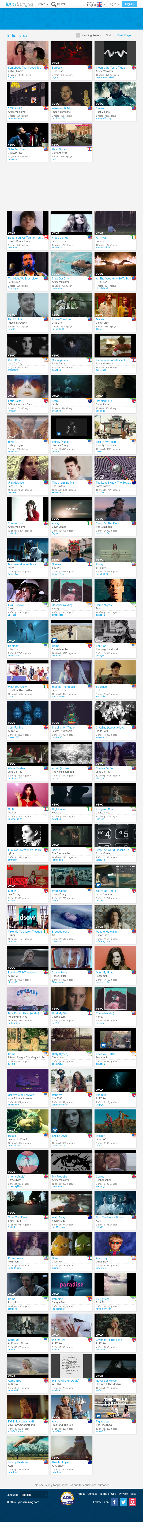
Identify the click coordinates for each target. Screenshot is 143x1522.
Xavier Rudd (58, 1220)
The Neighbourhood (107, 649)
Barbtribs (12, 1227)
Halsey (55, 608)
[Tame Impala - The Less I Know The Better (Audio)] (115, 468)
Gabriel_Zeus (58, 574)
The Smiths (58, 486)
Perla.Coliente (14, 1268)
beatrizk (12, 696)
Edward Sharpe (16, 1057)
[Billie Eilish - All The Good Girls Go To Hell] (115, 264)
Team (55, 401)
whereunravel (58, 696)
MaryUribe (101, 696)
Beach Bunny (59, 894)
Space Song (59, 972)
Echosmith (102, 975)
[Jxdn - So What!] (115, 672)
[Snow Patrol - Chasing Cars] (71, 345)
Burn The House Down (109, 1217)
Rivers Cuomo (21, 1343)
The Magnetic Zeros (37, 1057)
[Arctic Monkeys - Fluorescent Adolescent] (115, 345)
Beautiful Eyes (61, 1462)
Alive (55, 1421)
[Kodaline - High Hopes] (71, 795)
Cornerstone (15, 523)
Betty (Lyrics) (60, 1054)
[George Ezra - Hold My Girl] (71, 999)
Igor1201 (100, 819)
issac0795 (57, 941)
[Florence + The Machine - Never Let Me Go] (115, 1366)
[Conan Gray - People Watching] (115, 917)
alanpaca (12, 1309)
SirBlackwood (58, 982)
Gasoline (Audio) (62, 605)
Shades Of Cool (105, 768)
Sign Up (130, 4)
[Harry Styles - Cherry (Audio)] (27, 1162)
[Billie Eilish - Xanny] (115, 550)
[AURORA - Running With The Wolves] (27, 958)
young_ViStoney (103, 118)
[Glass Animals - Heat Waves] (71, 135)
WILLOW (56, 1384)
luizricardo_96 (59, 118)
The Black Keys (104, 1425)
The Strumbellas (61, 853)
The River (101, 1095)
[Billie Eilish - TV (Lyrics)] (115, 1284)
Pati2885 (12, 411)
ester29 (12, 329)
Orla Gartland (27, 1425)
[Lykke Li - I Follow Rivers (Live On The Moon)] (27, 835)
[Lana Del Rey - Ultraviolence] (27, 468)
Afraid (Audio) (60, 768)
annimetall (13, 1390)
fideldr (11, 77)
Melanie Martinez (17, 1016)
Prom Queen (59, 890)
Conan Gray (102, 322)
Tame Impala (103, 486)
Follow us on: (101, 1502)
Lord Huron (14, 282)
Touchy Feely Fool (19, 1462)
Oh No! (12, 809)
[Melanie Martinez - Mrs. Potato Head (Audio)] (27, 999)
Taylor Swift (58, 1057)
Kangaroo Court (105, 809)
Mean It (100, 1135)
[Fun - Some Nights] (115, 590)
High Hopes (59, 809)
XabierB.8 (100, 1431)
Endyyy (55, 159)
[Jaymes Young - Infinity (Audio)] (71, 427)
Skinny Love (59, 1135)
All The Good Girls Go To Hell (113, 278)
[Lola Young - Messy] (27, 876)
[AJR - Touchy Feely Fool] (27, 1448)
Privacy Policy (127, 1493)
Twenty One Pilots (106, 445)
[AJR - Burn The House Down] (115, 1203)
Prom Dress (15, 1258)
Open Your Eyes (17, 1217)
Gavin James (59, 526)
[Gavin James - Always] (71, 509)
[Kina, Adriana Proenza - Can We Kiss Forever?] (27, 1080)
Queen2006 (13, 737)
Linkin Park (102, 731)
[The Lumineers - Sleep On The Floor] (115, 509)
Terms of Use (108, 1493)
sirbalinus (12, 159)
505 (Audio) (15, 108)
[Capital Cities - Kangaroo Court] (115, 795)
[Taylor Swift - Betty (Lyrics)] (71, 1039)
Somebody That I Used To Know (27, 67)
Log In (112, 4)
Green (55, 1258)
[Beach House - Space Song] (71, 958)
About (81, 1493)
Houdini (12, 1135)
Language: (13, 1494)
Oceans (56, 564)
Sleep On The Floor (107, 523)
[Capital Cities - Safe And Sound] (27, 135)
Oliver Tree (102, 1261)
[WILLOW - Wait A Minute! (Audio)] (71, 1366)
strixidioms (13, 451)
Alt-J (54, 935)
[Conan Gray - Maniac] (115, 305)
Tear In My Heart (106, 441)
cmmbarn (100, 492)
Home (55, 646)
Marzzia (12, 492)
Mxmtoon (13, 1261)
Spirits (56, 850)
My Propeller (60, 1176)
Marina (12, 812)
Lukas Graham (104, 894)
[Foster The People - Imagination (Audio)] (71, 713)
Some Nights (104, 605)
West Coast (15, 360)
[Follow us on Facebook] (114, 1502)
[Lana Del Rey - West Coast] (27, 345)
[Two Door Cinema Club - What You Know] (27, 672)
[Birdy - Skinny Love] (71, 1121)
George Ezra (59, 1016)
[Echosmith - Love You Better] (115, 1039)
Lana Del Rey (59, 241)
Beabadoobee (24, 241)
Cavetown (57, 1261)
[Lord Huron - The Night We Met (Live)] (27, 264)
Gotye (11, 71)
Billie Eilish (57, 71)
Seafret (56, 567)
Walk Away (58, 1217)
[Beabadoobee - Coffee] (115, 1162)
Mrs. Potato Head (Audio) (23, 1013)
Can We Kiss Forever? (21, 1095)
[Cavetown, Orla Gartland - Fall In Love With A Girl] (27, 1407)
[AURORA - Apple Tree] (27, 1366)
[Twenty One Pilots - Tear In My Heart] (115, 427)
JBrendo (12, 615)
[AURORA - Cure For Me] (27, 713)
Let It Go (101, 646)
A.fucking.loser (103, 941)
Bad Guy (57, 67)
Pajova (55, 533)
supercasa (101, 370)
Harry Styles (14, 1180)
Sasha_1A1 (13, 574)
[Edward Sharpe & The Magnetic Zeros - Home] (27, 1039)
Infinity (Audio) (61, 441)
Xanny (99, 564)
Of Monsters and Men (20, 404)
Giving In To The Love (109, 1340)
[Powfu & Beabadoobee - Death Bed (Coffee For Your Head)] (27, 223)
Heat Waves (59, 149)
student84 (57, 247)
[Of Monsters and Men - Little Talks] (27, 386)
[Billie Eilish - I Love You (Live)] (71, 305)
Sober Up (13, 1340)
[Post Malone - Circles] (115, 94)
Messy (12, 890)
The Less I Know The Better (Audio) (117, 482)
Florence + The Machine (109, 1384)
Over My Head (104, 972)
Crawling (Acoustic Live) (110, 727)
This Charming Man (63, 482)
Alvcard (11, 900)
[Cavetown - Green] (71, 1244)
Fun (98, 608)
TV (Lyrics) (102, 1299)
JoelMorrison (58, 1227)
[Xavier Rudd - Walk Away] (71, 1203)
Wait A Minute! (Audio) (65, 1380)
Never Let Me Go (106, 1380)
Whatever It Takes (63, 108)
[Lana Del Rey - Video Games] (71, 223)
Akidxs (99, 329)
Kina (10, 1098)
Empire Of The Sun (62, 1425)
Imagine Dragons (61, 111)
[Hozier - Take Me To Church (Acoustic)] (27, 917)
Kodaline (100, 241)
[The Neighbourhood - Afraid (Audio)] (71, 754)
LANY (105, 1139)
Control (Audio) (105, 1013)
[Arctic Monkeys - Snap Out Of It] (71, 264)
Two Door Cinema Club (20, 690)
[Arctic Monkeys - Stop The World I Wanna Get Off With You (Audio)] (115, 835)
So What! (101, 686)
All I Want (101, 237)
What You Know (17, 686)
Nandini (55, 1349)
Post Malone (103, 111)
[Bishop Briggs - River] (27, 427)
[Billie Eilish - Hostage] (27, 631)
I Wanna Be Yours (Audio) (111, 67)
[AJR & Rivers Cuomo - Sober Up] (27, 1325)
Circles (100, 108)
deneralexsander (16, 118)
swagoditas (57, 615)
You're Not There (106, 890)
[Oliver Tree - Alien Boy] (115, 1244)
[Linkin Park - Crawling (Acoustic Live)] (115, 713)
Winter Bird (58, 1340)
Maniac (100, 319)
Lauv (98, 1139)
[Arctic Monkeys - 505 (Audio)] (27, 94)
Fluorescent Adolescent (110, 360)
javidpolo (12, 247)
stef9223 (100, 1390)
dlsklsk (99, 1145)
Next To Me (15, 319)
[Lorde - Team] (71, 386)
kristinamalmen (103, 247)
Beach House (59, 975)
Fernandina (57, 860)
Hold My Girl (59, 1013)
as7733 (99, 900)
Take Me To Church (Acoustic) (26, 931)
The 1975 (57, 1098)
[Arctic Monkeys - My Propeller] (71, 1162)
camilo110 (57, 737)
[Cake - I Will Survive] (27, 590)
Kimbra (19, 71)
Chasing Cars (60, 360)
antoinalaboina (15, 1145)
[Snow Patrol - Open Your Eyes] (27, 1203)
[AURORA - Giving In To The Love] (115, 1325)
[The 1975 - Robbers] (71, 1080)
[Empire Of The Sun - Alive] (71, 1407)
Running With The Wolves (23, 972)
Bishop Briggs (15, 445)
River (11, 441)
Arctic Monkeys (104, 71)
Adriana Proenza (23, 1098)
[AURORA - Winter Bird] (71, 1325)
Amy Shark (58, 1465)
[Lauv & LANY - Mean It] (115, 1121)
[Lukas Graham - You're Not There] (115, 876)
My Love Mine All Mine (22, 564)
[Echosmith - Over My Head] (115, 958)
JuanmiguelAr (15, 819)
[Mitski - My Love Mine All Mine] (27, 550)
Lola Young (14, 894)
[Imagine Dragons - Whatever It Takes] (71, 94)
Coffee (100, 1176)
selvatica (56, 370)
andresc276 (14, 1023)
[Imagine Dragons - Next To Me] (27, 305)
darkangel (101, 411)
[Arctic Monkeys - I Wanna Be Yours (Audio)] (115, 53)
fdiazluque (13, 288)
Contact (92, 1493)
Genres (41, 4)
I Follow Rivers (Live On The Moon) (29, 850)
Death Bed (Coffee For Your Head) (29, 237)
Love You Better (105, 1054)
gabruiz (11, 1064)
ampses (100, 1023)
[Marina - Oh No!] (27, 795)
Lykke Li (12, 853)
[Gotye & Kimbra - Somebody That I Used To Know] (27, 53)
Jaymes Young (60, 445)
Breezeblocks (60, 931)
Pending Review (91, 35)
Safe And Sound (18, 149)
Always (56, 523)
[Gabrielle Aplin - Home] (71, 631)
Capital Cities (15, 152)
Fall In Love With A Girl (21, 1421)
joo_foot (56, 778)
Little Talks (14, 401)
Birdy (55, 1139)
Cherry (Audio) (16, 1176)
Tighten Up (102, 1421)
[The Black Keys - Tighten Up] (115, 1407)
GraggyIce (101, 1268)
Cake (11, 608)
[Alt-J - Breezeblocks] (71, 917)
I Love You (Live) (62, 319)
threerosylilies (15, 1186)
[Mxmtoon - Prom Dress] (27, 1244)
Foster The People (62, 731)
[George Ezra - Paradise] (71, 1284)
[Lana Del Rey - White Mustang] (27, 754)
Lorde (55, 404)
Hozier (11, 935)
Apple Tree (14, 1380)
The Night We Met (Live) (23, 278)
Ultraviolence (16, 482)
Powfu (11, 241)
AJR (98, 1220)
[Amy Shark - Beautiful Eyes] (71, 1448)
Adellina (56, 1390)
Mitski (11, 567)
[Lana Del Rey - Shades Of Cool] (115, 754)
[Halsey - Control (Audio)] (115, 999)
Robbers (57, 1095)
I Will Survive (16, 605)
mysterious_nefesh (105, 77)
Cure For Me (15, 727)
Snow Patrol (58, 363)
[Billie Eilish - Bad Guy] (71, 53)
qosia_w (100, 656)
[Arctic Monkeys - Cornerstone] (27, 509)
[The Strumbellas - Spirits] (71, 835)
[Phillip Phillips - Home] (27, 1284)
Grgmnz (56, 77)
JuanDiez (56, 1431)
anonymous (101, 737)
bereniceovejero (59, 1105)
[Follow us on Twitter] (123, 1502)
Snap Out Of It (60, 278)
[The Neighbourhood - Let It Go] (115, 631)
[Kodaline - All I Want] (115, 223)
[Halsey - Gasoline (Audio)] (71, 590)
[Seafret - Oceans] (71, 550)
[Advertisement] (71, 19)
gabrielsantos (58, 1145)
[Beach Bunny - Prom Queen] (71, 876)
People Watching (106, 931)
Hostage (13, 646)
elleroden (56, 656)
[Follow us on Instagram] (132, 1502)
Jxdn (98, 690)
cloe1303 (12, 982)
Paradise (57, 1299)
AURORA (13, 731)
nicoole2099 (102, 288)
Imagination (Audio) (64, 727)
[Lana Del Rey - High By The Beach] (71, 672)
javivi (98, 451)
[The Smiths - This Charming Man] (71, 468)
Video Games (60, 237)
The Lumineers (104, 526)
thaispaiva (57, 288)
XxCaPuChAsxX (103, 1309)
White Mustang (17, 768)
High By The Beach (63, 686)
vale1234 (100, 860)
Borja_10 (100, 1105)
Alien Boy (101, 1258)
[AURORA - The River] (115, 1080)
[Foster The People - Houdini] (27, 1121)
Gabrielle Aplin (60, 649)
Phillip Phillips (15, 1302)
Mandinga (101, 1186)
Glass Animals (59, 152)
